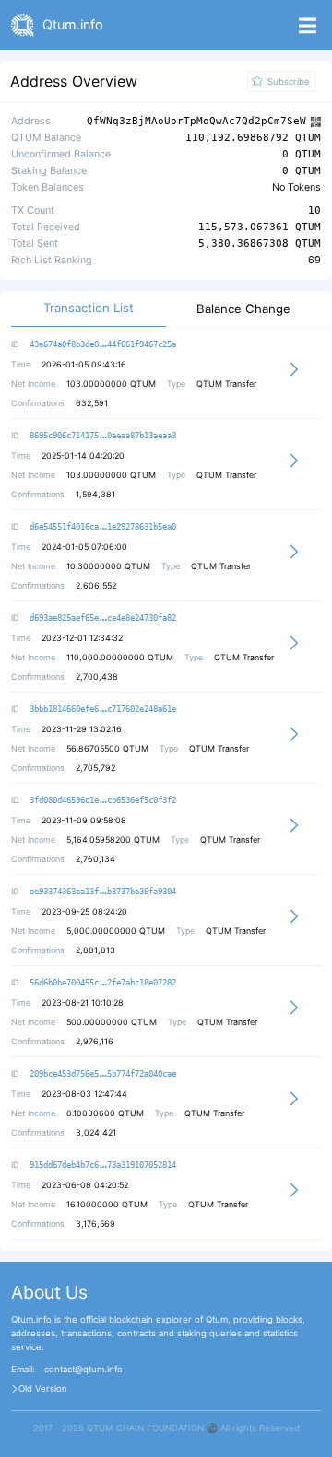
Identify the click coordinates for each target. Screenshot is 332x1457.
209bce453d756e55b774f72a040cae (103, 1073)
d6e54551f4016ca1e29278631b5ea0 (103, 526)
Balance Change (243, 309)
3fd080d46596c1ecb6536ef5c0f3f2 (103, 800)
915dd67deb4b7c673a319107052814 (103, 1165)
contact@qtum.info (83, 1369)
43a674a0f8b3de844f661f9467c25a (103, 344)
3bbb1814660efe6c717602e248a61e (103, 709)
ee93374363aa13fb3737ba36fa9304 (103, 891)
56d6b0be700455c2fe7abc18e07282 (103, 982)
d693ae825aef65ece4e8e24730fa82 (103, 618)
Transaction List (88, 308)
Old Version (42, 1388)
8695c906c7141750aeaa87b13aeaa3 (103, 435)
